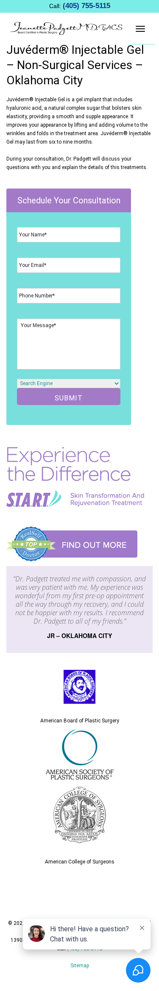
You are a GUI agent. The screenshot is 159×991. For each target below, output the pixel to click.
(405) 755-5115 (86, 6)
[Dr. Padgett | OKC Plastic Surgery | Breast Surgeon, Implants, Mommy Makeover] (66, 27)
